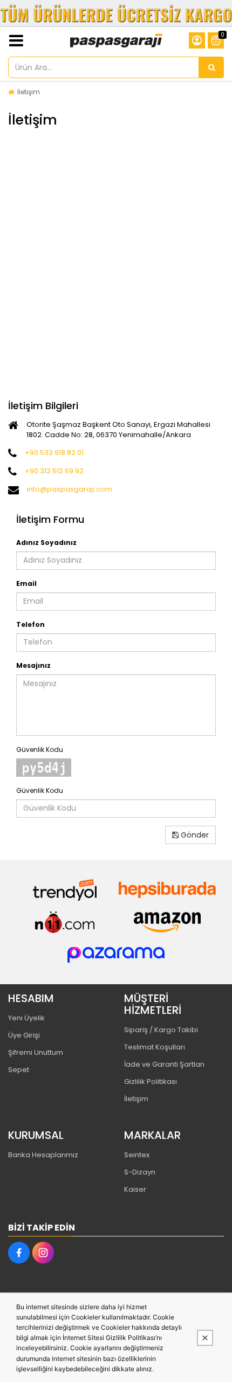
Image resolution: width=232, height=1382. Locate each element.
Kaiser (135, 1189)
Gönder (194, 835)
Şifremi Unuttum (35, 1052)
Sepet (18, 1070)
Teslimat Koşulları (154, 1047)
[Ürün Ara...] (211, 67)
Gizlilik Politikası (150, 1081)
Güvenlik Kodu (39, 749)
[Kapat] (205, 1338)
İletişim (28, 91)
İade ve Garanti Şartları (164, 1064)
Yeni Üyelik (26, 1018)
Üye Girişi (24, 1035)
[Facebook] (19, 1252)
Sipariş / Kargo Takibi (161, 1030)
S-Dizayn (139, 1172)
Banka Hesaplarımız (43, 1155)
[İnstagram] (43, 1252)
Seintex (136, 1155)
